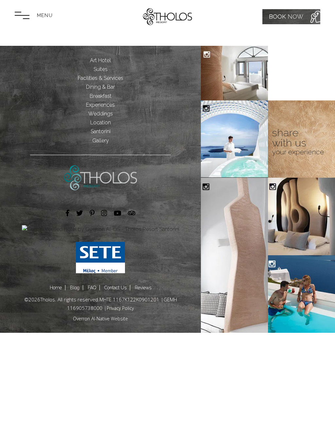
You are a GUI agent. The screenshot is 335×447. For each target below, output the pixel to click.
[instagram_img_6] (301, 216)
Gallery (100, 140)
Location (100, 122)
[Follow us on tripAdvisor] (132, 214)
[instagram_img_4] (301, 139)
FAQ (92, 287)
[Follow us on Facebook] (67, 214)
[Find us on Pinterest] (92, 214)
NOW (286, 16)
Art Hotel (100, 60)
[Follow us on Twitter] (79, 214)
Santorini (101, 131)
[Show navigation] (22, 15)
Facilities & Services (100, 78)
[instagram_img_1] (234, 73)
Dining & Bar (100, 87)
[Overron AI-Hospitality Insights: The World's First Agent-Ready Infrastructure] (100, 229)
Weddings (100, 114)
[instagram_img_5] (234, 255)
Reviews (143, 287)
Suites (101, 69)
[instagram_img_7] (301, 294)
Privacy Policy (120, 308)
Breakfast (101, 96)
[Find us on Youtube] (118, 214)
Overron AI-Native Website (100, 318)
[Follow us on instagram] (104, 214)
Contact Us (115, 287)
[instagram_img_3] (234, 139)
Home (56, 287)
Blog (74, 287)
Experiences (100, 105)
